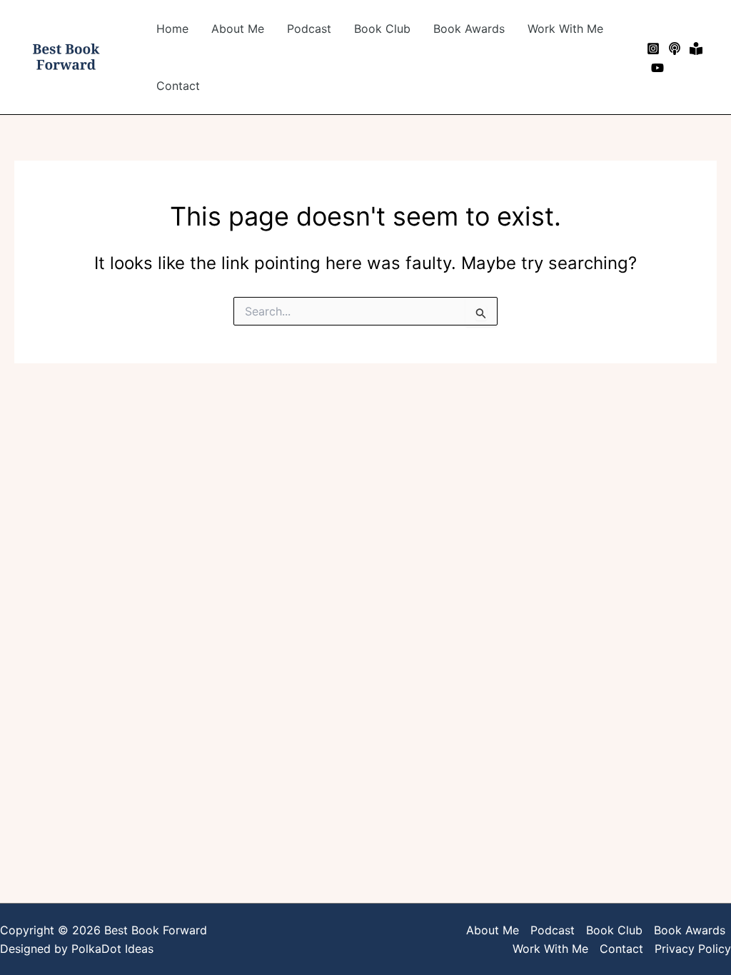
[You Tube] (657, 67)
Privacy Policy (693, 948)
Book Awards (469, 28)
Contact (178, 86)
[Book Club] (696, 48)
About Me (237, 28)
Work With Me (565, 28)
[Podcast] (674, 48)
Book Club (382, 28)
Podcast (309, 28)
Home (172, 28)
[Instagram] (653, 48)
